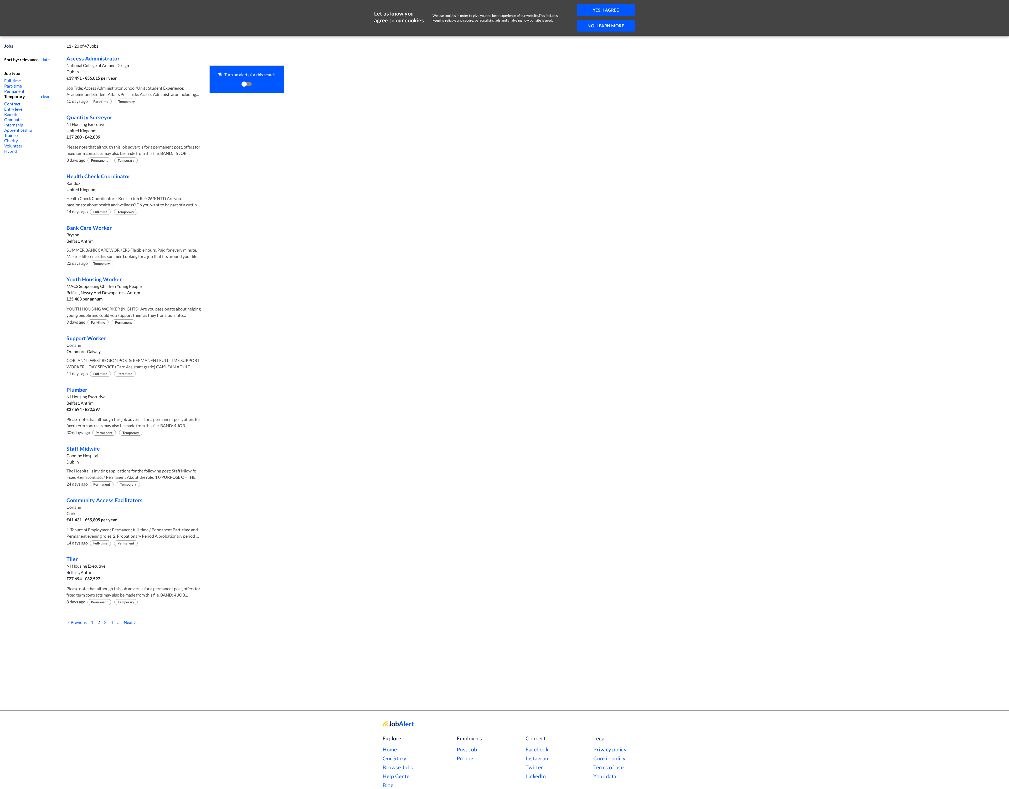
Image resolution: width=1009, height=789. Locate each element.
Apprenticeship (18, 130)
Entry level (13, 108)
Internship (13, 124)
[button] (246, 79)
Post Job (467, 749)
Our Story (394, 758)
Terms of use (608, 767)
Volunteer (13, 145)
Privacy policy (609, 749)
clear (45, 96)
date (46, 59)
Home (390, 749)
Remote (11, 114)
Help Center (397, 776)
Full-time (12, 80)
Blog (388, 785)
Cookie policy (609, 758)
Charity (11, 140)
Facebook (537, 749)
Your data (604, 776)
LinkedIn (536, 776)
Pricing (465, 758)
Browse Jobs (398, 767)
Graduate (13, 119)
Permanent (14, 91)
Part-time (13, 85)
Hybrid (10, 151)
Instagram (538, 758)
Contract (12, 103)
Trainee (11, 135)
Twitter (534, 767)
